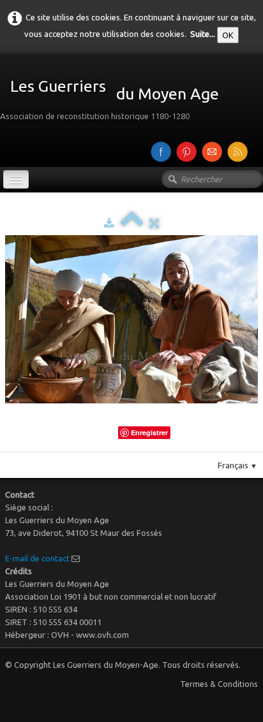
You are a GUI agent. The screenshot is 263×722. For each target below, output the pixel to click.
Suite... (202, 33)
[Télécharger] (109, 223)
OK (228, 35)
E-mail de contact (37, 558)
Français (237, 465)
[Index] (131, 223)
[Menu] (16, 179)
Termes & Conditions (219, 683)
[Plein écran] (154, 223)
